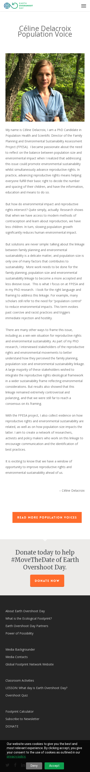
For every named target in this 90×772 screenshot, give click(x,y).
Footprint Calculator (19, 711)
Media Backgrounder (20, 649)
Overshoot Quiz (16, 695)
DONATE (11, 726)
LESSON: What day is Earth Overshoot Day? (36, 688)
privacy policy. (16, 756)
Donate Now (47, 581)
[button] (83, 5)
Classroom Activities (19, 680)
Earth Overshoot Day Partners (26, 626)
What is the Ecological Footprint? (28, 618)
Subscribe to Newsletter (22, 719)
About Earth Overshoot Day (25, 611)
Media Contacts (16, 657)
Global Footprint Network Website (29, 664)
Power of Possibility (19, 633)
